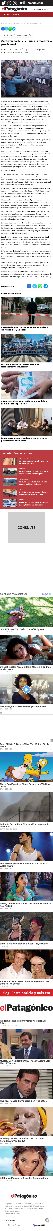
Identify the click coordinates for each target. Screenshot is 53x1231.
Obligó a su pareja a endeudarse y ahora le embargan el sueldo (33, 493)
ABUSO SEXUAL (23, 458)
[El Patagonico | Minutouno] (22, 4)
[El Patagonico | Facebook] (9, 4)
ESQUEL (21, 489)
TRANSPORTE (23, 469)
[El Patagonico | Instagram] (15, 4)
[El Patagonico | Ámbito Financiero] (35, 4)
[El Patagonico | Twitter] (3, 4)
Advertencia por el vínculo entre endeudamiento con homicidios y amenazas (25, 328)
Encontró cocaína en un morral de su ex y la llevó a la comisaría (33, 503)
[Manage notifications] (47, 1220)
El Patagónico (6, 23)
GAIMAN (21, 500)
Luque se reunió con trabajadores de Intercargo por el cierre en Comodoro (24, 439)
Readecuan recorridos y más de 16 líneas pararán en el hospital (33, 472)
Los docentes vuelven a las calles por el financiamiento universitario (20, 365)
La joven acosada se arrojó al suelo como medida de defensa (33, 483)
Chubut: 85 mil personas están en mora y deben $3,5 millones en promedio (24, 402)
